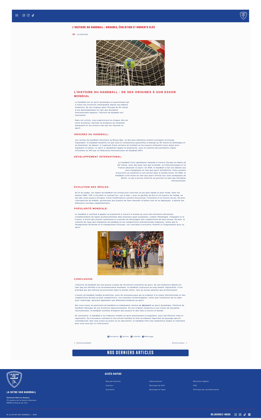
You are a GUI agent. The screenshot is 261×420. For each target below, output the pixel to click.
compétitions (81, 297)
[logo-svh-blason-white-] (243, 15)
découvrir (146, 305)
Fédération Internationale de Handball (118, 150)
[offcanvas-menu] (16, 15)
